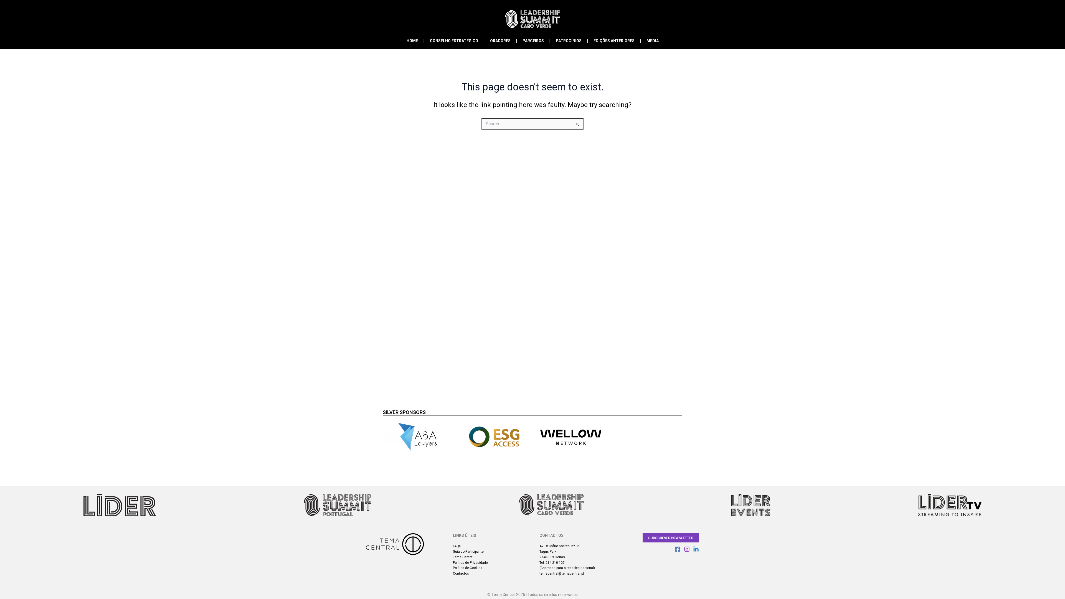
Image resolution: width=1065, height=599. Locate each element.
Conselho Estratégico (454, 41)
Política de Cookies (467, 568)
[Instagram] (687, 549)
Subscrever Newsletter (670, 538)
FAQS (457, 546)
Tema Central (463, 557)
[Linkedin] (696, 549)
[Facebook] (678, 549)
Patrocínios (569, 41)
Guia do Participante (468, 552)
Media (652, 41)
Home (412, 41)
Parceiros (533, 41)
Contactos (461, 573)
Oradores (500, 41)
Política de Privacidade (470, 563)
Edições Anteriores (614, 41)
